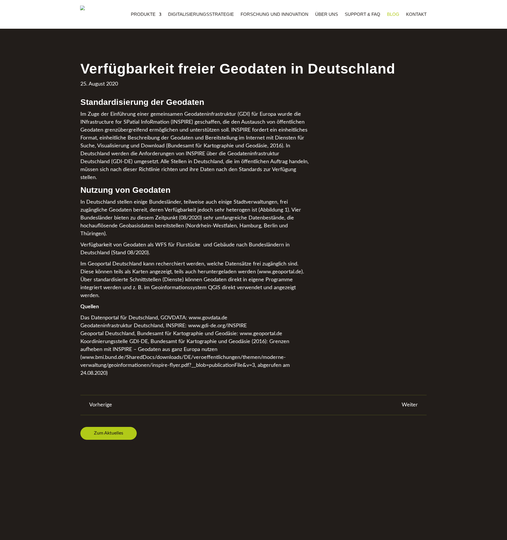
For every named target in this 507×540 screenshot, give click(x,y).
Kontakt (416, 14)
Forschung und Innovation (274, 14)
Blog (393, 14)
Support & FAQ (362, 14)
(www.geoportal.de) (280, 272)
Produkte (143, 14)
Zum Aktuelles (108, 433)
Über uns (326, 14)
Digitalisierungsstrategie (201, 14)
